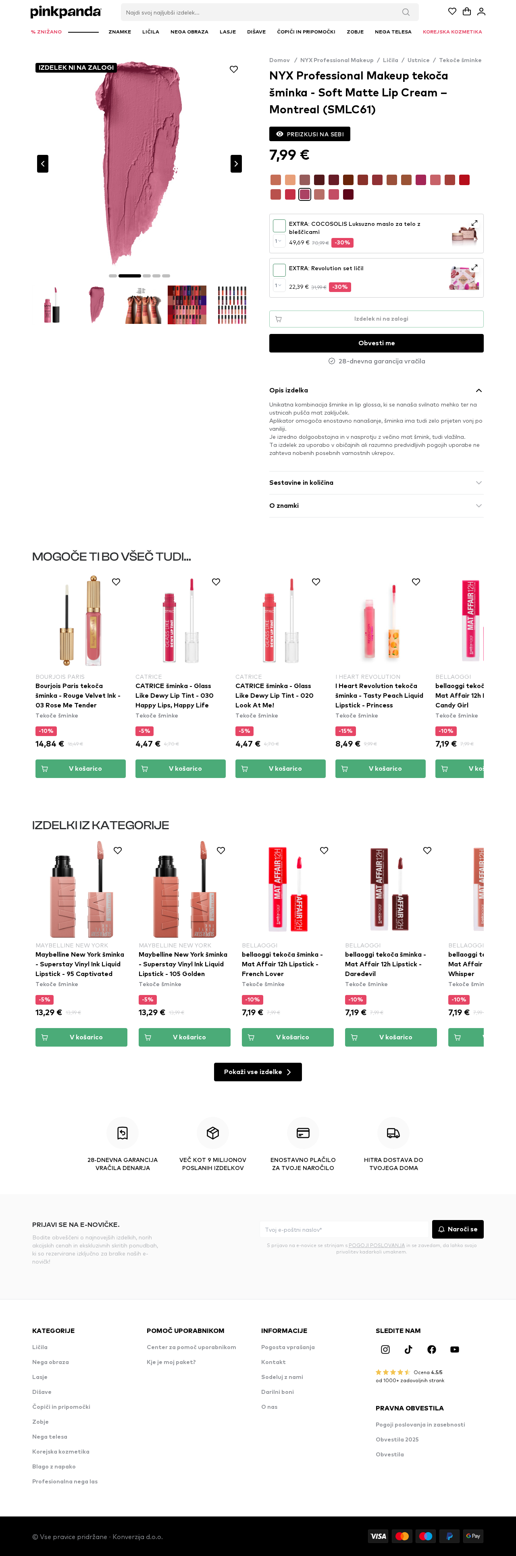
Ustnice (419, 60)
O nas (269, 1407)
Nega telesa (49, 1437)
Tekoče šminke (460, 60)
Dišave (42, 1392)
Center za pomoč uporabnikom (191, 1347)
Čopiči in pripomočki (61, 1407)
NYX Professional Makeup (337, 60)
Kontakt (273, 1362)
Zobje (40, 1422)
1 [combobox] (276, 241)
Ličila (390, 60)
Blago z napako (54, 1467)
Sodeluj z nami (282, 1377)
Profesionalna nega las (65, 1482)
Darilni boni (277, 1392)
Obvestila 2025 (397, 1440)
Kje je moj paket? (171, 1362)
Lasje (40, 1377)
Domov (283, 60)
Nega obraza (50, 1362)
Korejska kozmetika (60, 1452)
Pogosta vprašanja (288, 1347)
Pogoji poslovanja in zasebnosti (420, 1425)
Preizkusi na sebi (315, 134)
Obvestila (390, 1455)
